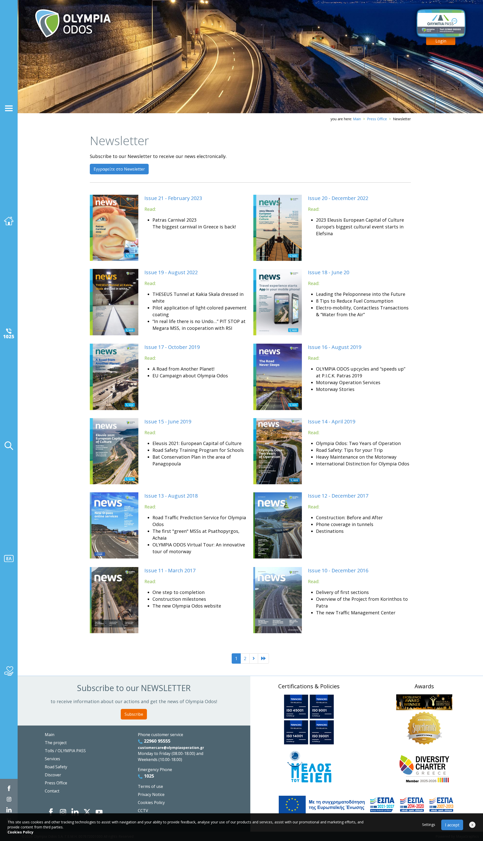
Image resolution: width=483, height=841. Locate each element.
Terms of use (150, 786)
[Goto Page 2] (263, 658)
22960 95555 (156, 741)
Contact (52, 791)
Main (357, 118)
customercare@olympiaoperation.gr (171, 747)
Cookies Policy (151, 802)
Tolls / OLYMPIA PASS (65, 750)
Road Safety (56, 767)
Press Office (377, 118)
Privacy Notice (151, 794)
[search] (9, 446)
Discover (53, 775)
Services (52, 759)
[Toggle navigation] (9, 108)
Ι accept (452, 825)
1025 (148, 776)
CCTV (143, 810)
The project (56, 742)
